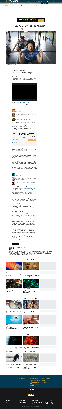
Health (18, 3)
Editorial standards (23, 402)
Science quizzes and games (46, 378)
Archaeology (14, 3)
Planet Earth (26, 3)
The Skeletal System (15, 243)
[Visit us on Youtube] (38, 1)
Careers (7, 402)
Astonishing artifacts (22, 382)
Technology (34, 3)
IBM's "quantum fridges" (24, 5)
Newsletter (35, 66)
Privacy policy (9, 400)
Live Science (20, 239)
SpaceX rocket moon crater (14, 5)
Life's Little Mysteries (22, 378)
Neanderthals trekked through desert (35, 5)
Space (31, 3)
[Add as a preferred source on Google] (31, 395)
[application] (24, 92)
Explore (39, 3)
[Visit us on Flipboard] (39, 1)
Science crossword (53, 5)
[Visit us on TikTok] (41, 1)
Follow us (31, 66)
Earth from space (21, 379)
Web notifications (48, 400)
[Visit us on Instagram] (36, 1)
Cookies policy (22, 400)
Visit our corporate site (47, 391)
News (40, 28)
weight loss (32, 149)
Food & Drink (32, 24)
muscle (20, 72)
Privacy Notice (14, 142)
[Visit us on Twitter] (35, 1)
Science (22, 3)
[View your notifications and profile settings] (54, 1)
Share (13, 66)
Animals (9, 3)
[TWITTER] (13, 248)
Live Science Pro (45, 5)
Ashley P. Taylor (26, 28)
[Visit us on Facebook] (34, 1)
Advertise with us (35, 400)
